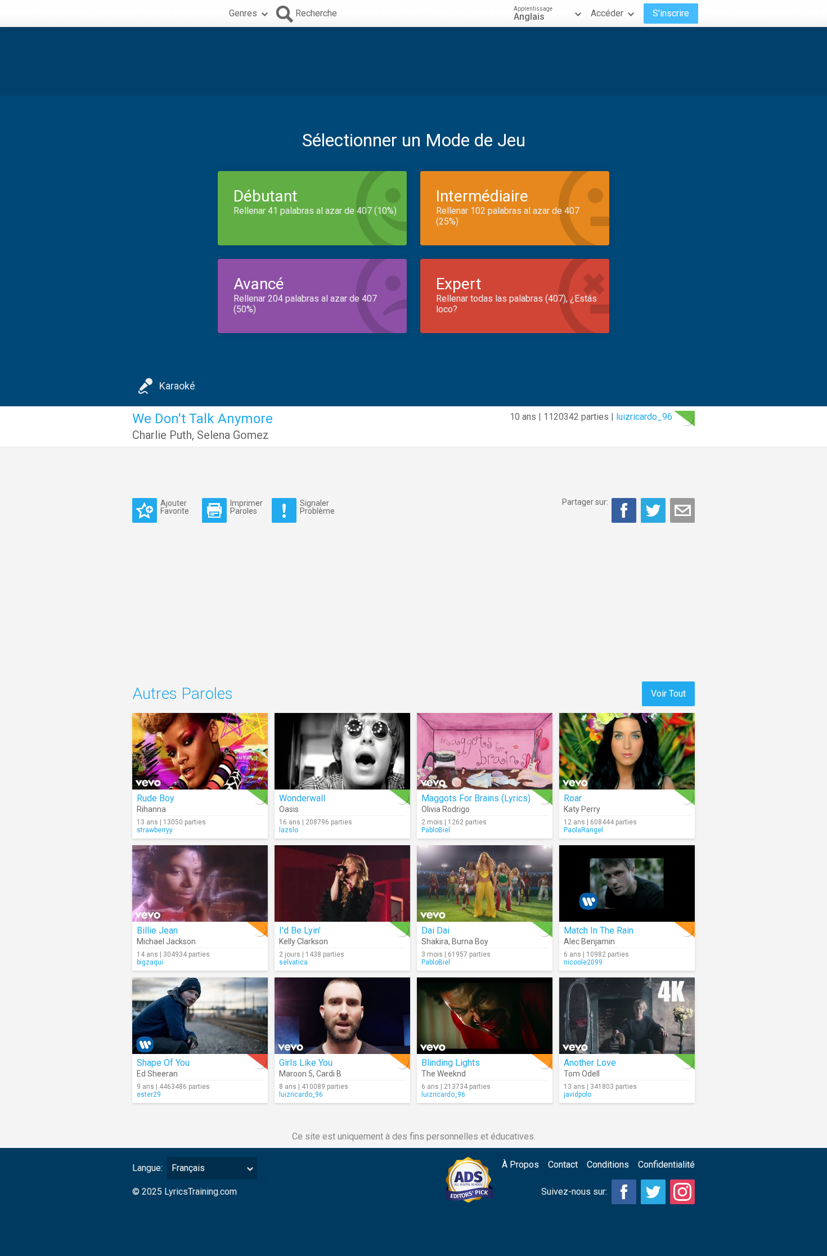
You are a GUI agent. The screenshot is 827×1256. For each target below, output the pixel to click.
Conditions (608, 1164)
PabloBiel (435, 830)
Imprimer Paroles (246, 507)
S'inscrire (671, 13)
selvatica (293, 962)
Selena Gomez (233, 435)
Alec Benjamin (589, 941)
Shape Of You (163, 1062)
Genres (243, 13)
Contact (563, 1164)
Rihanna (151, 809)
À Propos (520, 1164)
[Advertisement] (413, 61)
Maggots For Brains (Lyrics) (476, 798)
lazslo (288, 830)
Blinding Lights (450, 1062)
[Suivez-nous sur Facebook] (624, 1191)
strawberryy (155, 830)
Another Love (590, 1062)
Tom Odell (582, 1073)
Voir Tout (668, 693)
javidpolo (577, 1094)
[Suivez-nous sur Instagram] (682, 1191)
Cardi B (328, 1073)
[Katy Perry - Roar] (627, 751)
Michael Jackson (166, 941)
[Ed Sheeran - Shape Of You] (200, 1015)
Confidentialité (666, 1164)
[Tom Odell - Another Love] (627, 1015)
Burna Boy (470, 941)
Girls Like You (305, 1062)
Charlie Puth (162, 435)
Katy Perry (582, 809)
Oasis (289, 809)
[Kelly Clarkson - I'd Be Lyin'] (342, 883)
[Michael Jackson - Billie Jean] (200, 883)
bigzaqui (150, 962)
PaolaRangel (583, 830)
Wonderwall (302, 798)
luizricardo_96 (644, 416)
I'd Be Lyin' (300, 930)
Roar (573, 798)
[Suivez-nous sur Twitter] (653, 1191)
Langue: (147, 1168)
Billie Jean (157, 930)
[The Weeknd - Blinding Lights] (484, 1015)
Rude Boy (155, 798)
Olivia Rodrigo (445, 809)
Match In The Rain (598, 930)
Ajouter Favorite (174, 507)
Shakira (434, 941)
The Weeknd (443, 1073)
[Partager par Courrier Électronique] (682, 510)
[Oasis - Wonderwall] (342, 751)
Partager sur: (585, 502)
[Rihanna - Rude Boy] (200, 751)
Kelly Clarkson (303, 941)
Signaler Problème (317, 507)
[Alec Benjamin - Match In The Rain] (627, 883)
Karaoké (177, 386)
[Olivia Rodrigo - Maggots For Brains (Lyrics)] (484, 751)
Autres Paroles (182, 693)
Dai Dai (435, 930)
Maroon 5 (296, 1073)
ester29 (149, 1094)
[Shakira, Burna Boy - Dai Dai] (484, 883)
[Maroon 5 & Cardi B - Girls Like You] (342, 1015)
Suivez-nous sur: (574, 1191)
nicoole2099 (583, 962)
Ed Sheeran (157, 1073)
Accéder (607, 13)
